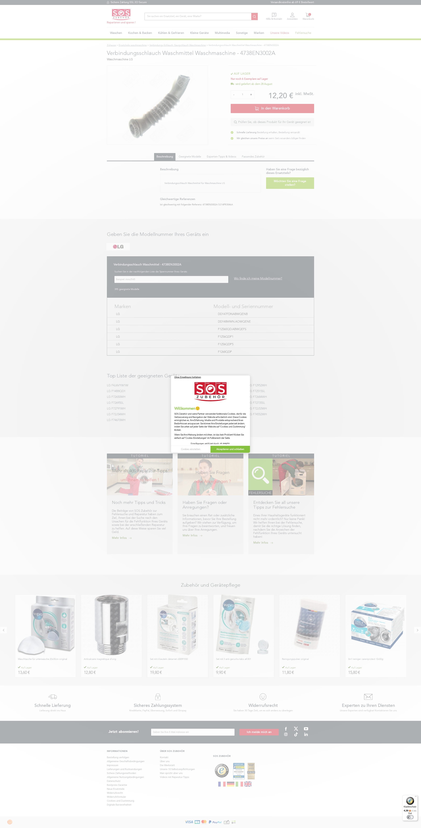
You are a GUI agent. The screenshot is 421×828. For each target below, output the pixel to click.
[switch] (410, 817)
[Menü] (416, 797)
